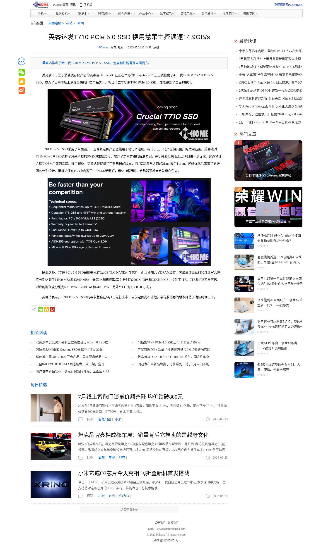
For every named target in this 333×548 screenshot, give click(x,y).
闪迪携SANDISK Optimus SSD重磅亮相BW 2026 (69, 349)
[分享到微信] (40, 309)
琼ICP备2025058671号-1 (166, 540)
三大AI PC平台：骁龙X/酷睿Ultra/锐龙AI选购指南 (277, 345)
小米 (118, 419)
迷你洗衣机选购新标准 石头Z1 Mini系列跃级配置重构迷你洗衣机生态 (271, 99)
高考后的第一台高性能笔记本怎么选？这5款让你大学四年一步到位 (280, 284)
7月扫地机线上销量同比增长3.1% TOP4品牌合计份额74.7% (271, 68)
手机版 (88, 4)
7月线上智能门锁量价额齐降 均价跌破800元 (130, 397)
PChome (103, 47)
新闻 (80, 23)
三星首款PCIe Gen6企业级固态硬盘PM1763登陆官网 (174, 349)
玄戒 (112, 496)
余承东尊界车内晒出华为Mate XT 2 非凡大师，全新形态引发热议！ (272, 52)
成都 (101, 457)
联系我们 (173, 522)
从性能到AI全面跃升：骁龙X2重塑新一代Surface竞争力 (280, 302)
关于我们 (159, 522)
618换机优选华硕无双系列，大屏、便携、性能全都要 (278, 367)
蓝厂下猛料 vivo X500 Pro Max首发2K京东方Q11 (270, 123)
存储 (69, 23)
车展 (112, 457)
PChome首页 (60, 4)
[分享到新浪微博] (52, 309)
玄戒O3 (124, 496)
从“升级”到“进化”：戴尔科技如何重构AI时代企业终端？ (279, 238)
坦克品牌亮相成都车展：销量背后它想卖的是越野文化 (143, 435)
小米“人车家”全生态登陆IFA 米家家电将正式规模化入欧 (271, 76)
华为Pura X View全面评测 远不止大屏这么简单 (271, 106)
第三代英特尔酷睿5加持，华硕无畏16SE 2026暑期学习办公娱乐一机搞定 (280, 327)
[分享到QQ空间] (46, 309)
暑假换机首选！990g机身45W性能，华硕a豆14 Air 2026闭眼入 (279, 259)
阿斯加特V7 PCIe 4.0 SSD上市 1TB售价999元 (169, 342)
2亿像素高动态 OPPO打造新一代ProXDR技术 (270, 90)
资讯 (73, 4)
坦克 (122, 457)
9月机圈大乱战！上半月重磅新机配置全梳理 (270, 59)
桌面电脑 (54, 23)
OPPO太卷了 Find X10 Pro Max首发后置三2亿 (270, 82)
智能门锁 (104, 419)
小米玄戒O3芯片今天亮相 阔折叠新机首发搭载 (133, 473)
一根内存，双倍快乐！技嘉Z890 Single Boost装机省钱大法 (271, 115)
